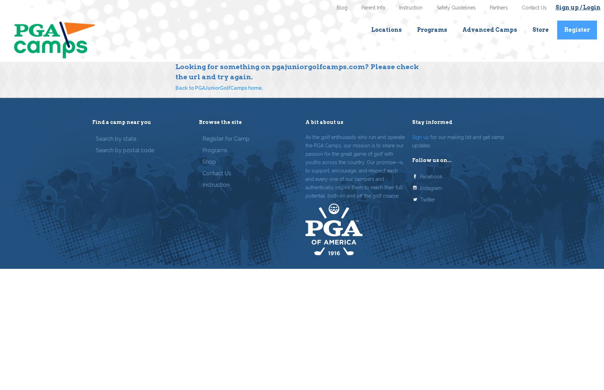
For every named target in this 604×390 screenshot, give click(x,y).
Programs (432, 30)
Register (577, 30)
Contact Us (534, 7)
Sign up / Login (578, 7)
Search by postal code (125, 150)
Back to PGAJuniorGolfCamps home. (219, 88)
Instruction (411, 7)
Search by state (116, 138)
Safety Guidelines (456, 7)
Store (540, 30)
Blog (342, 7)
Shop (209, 162)
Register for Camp (226, 138)
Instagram (431, 188)
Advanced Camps (489, 30)
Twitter (427, 200)
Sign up (420, 137)
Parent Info (373, 7)
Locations (386, 30)
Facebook (431, 176)
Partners (499, 7)
